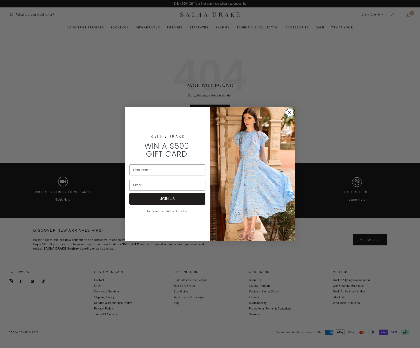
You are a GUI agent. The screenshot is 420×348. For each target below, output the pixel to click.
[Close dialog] (290, 112)
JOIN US (167, 198)
